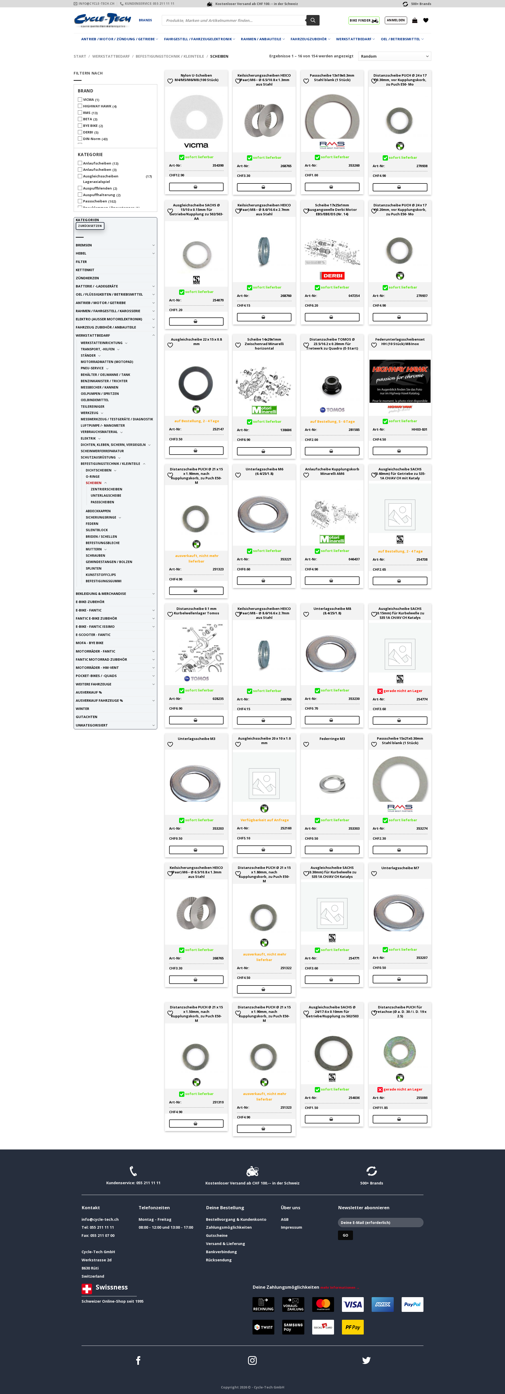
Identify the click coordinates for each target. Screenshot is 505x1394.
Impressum (291, 1227)
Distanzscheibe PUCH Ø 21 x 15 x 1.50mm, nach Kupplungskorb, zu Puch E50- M (196, 1014)
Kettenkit (85, 269)
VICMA (88, 99)
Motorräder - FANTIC (95, 651)
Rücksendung (219, 1259)
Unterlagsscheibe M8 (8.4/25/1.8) (332, 610)
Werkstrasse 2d (97, 1259)
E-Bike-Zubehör (90, 601)
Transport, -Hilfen (98, 349)
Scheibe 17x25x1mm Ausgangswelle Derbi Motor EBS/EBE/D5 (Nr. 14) (332, 209)
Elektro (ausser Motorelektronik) (109, 319)
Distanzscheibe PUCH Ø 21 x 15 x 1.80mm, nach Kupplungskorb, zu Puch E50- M (264, 874)
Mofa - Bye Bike (89, 642)
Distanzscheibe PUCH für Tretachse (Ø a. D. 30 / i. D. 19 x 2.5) (400, 1011)
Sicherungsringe (101, 517)
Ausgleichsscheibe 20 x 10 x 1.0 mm (264, 740)
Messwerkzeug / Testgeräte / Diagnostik (117, 419)
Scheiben (94, 483)
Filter (81, 261)
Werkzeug (89, 413)
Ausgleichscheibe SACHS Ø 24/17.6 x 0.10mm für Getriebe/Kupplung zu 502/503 (332, 1011)
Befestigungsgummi (104, 581)
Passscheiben (95, 201)
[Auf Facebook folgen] (138, 1361)
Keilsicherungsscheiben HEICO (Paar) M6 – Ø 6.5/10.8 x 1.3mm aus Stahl (264, 79)
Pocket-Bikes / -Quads (96, 675)
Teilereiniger (92, 406)
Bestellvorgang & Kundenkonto (236, 1219)
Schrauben (95, 555)
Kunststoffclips (101, 574)
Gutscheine (217, 1235)
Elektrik (88, 438)
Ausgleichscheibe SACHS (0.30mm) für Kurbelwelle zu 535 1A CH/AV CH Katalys (332, 872)
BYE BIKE (90, 125)
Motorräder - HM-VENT (97, 667)
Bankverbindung (221, 1251)
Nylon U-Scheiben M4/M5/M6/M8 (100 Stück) (196, 77)
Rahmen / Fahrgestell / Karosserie (108, 310)
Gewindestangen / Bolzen (109, 562)
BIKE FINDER (360, 20)
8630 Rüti (90, 1268)
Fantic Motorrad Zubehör (101, 659)
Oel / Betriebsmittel (400, 39)
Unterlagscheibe (106, 495)
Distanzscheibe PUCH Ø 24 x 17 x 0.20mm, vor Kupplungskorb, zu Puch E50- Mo (399, 209)
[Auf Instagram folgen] (252, 1361)
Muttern (94, 549)
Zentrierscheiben (106, 489)
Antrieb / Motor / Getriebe (101, 302)
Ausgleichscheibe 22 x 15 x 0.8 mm (196, 341)
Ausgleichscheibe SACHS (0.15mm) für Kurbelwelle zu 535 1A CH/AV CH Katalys (400, 613)
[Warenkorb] (414, 20)
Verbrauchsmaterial (99, 432)
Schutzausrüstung (98, 457)
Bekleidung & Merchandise (101, 593)
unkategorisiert (92, 725)
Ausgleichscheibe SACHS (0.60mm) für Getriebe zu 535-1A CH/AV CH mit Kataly (400, 473)
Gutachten (86, 716)
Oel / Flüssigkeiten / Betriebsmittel (109, 294)
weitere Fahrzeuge (93, 684)
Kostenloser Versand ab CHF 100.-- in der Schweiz (252, 1183)
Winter (82, 708)
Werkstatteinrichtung (102, 343)
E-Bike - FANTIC (89, 610)
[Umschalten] (153, 245)
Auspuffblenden (97, 188)
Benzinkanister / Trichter (104, 381)
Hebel (81, 253)
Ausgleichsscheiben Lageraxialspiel (100, 179)
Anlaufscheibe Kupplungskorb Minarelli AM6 (332, 471)
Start (80, 56)
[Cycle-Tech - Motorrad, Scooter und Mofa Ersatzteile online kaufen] (102, 20)
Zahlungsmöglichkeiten (229, 1227)
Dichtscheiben (99, 470)
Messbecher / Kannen (99, 387)
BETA (87, 119)
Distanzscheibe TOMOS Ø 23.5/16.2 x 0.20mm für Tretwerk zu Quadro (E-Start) (332, 343)
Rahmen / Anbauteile (261, 39)
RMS (86, 112)
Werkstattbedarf (353, 39)
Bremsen (84, 245)
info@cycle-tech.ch (100, 1219)
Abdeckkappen (98, 511)
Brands (145, 20)
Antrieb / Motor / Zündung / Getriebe (118, 39)
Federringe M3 (332, 738)
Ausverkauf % (89, 692)
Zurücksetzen (90, 226)
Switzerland (93, 1276)
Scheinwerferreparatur (102, 451)
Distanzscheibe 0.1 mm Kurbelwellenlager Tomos (196, 610)
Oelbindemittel (95, 400)
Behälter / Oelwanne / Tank (105, 374)
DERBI (88, 132)
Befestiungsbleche (103, 543)
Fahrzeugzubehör (309, 39)
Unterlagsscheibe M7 (400, 868)
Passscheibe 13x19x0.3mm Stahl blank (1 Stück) (332, 77)
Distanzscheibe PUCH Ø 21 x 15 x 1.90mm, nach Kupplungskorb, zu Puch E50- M (196, 476)
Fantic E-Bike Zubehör (96, 618)
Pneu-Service (92, 368)
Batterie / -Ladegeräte (97, 286)
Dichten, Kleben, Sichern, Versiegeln (113, 444)
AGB (285, 1219)
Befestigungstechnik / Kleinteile (170, 56)
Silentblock (97, 530)
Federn (92, 523)
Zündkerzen (87, 278)
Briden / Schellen (101, 536)
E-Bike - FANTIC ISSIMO (95, 626)
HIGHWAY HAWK (97, 106)
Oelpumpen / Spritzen (100, 393)
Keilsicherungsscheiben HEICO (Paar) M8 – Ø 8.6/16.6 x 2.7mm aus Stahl (264, 209)
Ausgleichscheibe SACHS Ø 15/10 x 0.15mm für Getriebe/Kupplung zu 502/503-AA (196, 212)
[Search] (313, 20)
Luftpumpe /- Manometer (103, 425)
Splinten (94, 568)
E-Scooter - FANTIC (93, 634)
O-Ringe (93, 476)
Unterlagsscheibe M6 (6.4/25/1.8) (264, 471)
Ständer (88, 355)
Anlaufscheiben (97, 163)
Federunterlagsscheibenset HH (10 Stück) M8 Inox (400, 341)
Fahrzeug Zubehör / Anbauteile (106, 327)
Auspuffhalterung (99, 194)
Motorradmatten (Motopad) (107, 362)
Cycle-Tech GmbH (98, 1251)
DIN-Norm (91, 138)
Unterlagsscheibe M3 (196, 738)
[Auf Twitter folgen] (366, 1361)
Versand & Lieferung (225, 1243)
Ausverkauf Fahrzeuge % (99, 700)
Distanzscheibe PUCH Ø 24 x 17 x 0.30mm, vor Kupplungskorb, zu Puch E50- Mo (399, 79)
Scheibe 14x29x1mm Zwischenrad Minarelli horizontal (264, 343)
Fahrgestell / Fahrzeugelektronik (198, 39)
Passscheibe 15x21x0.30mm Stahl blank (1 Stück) (400, 740)
